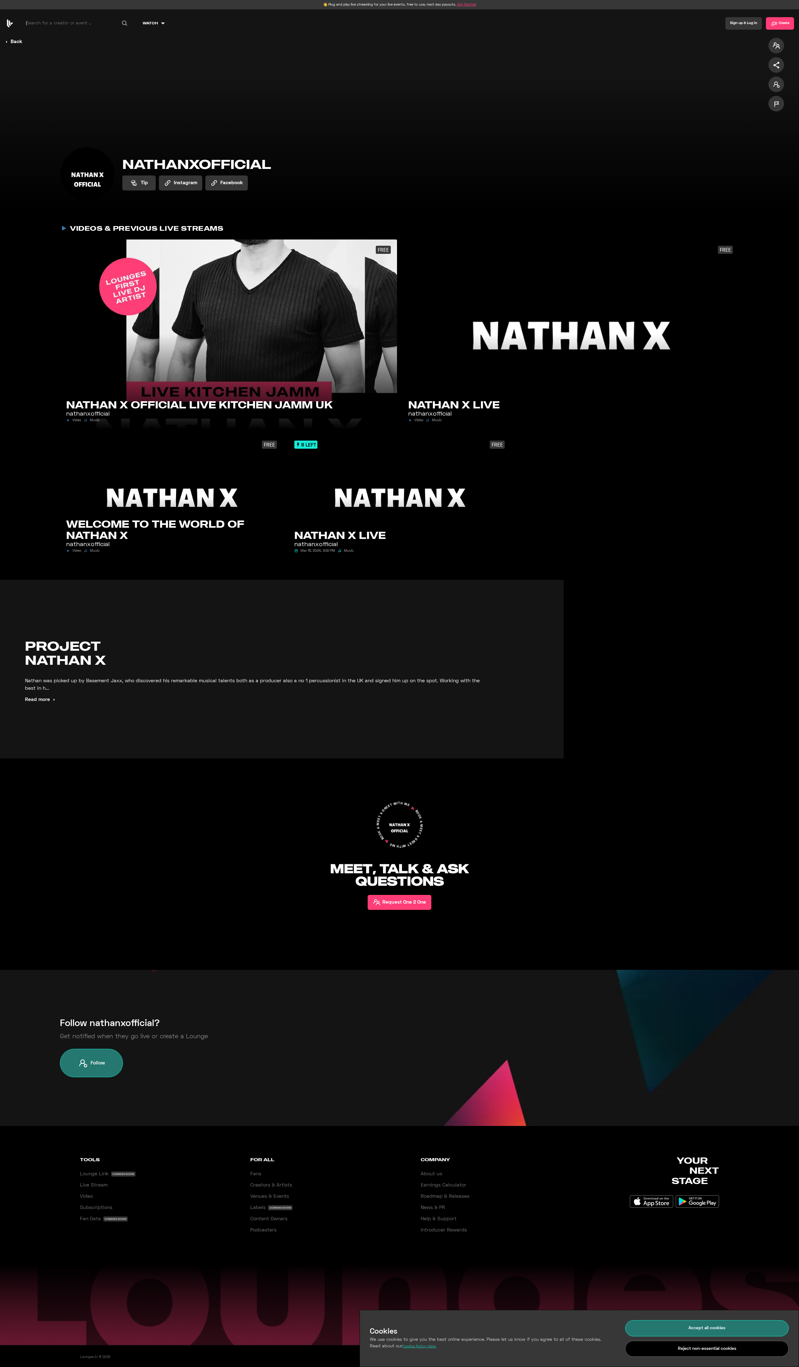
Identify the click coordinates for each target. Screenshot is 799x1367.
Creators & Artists (271, 1185)
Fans (255, 1174)
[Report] (776, 103)
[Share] (776, 65)
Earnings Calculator (443, 1185)
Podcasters (263, 1230)
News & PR (433, 1208)
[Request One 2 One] (776, 45)
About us (431, 1174)
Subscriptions (96, 1208)
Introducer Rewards (444, 1230)
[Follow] (776, 84)
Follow (98, 1063)
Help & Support (439, 1219)
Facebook (231, 183)
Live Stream (94, 1185)
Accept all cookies (707, 1328)
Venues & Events (269, 1196)
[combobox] (77, 23)
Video (86, 1196)
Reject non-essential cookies (707, 1349)
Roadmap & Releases (445, 1196)
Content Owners (268, 1219)
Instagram (185, 183)
